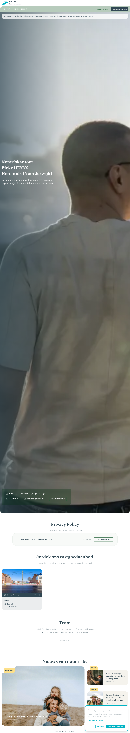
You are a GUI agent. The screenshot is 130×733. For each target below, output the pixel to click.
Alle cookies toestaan (115, 726)
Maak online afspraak (120, 9)
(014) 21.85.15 (13, 499)
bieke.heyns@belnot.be (35, 499)
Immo (3, 9)
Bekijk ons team (65, 640)
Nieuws (16, 9)
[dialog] (106, 718)
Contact (24, 9)
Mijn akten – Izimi (102, 9)
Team (9, 9)
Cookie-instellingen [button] (95, 720)
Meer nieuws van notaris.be (64, 731)
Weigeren (100, 726)
